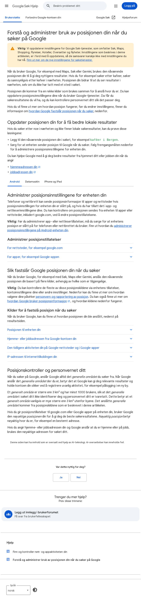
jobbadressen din (21, 172)
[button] (6, 5)
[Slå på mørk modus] (34, 589)
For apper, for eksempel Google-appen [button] (33, 257)
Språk (13, 585)
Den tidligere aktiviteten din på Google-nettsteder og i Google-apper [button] (53, 348)
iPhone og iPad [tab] (53, 181)
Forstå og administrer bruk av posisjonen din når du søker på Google (56, 560)
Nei (79, 477)
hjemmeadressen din (23, 167)
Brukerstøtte (12, 17)
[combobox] (79, 6)
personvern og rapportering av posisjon (62, 297)
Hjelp (10, 542)
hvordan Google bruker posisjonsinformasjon (37, 301)
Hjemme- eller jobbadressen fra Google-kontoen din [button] (41, 339)
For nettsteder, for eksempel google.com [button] (35, 248)
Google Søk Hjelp (25, 6)
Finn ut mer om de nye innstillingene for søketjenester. (60, 60)
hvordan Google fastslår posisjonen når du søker (61, 111)
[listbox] (18, 590)
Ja (60, 477)
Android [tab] (15, 181)
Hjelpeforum (129, 17)
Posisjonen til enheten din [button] (24, 330)
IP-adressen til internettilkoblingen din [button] (32, 357)
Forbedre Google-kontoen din (43, 17)
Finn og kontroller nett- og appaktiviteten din (40, 551)
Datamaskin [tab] (32, 181)
